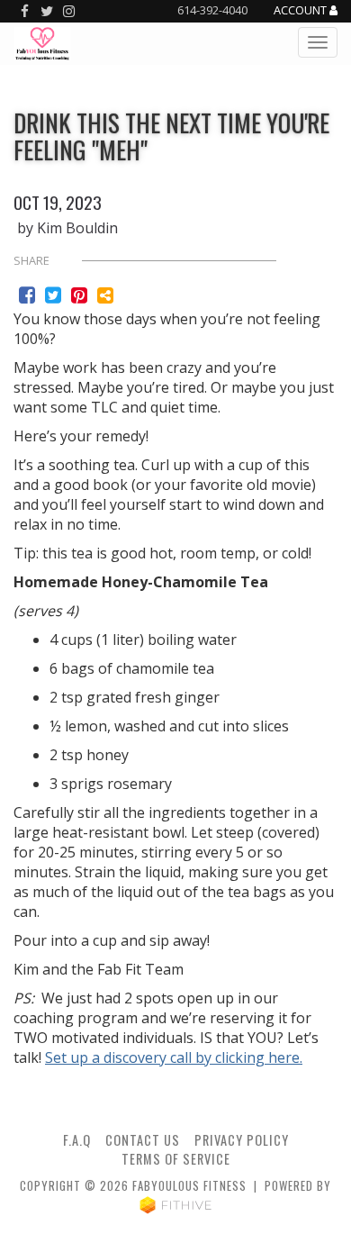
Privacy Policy (241, 1139)
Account (301, 11)
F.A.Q (77, 1139)
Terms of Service (176, 1158)
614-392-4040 (212, 10)
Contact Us (142, 1139)
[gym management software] (176, 1203)
